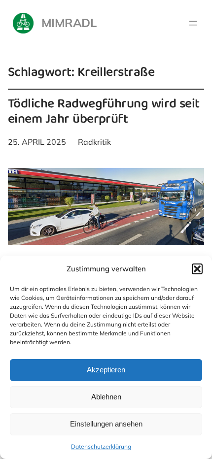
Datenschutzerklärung (101, 446)
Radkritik (94, 142)
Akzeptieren (106, 369)
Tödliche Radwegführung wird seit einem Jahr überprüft (104, 113)
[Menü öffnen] (193, 23)
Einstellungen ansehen (106, 424)
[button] (197, 269)
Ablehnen (106, 397)
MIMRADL (69, 22)
